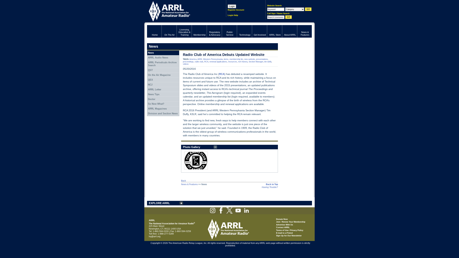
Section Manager (256, 62)
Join (278, 222)
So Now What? (156, 103)
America (193, 59)
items (226, 59)
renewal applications (218, 62)
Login (232, 6)
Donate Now (282, 219)
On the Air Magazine (159, 75)
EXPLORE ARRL (159, 203)
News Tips (153, 94)
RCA (206, 62)
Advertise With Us (284, 225)
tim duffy (267, 62)
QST (150, 70)
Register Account (236, 10)
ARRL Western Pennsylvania (210, 59)
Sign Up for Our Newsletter (289, 236)
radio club (199, 62)
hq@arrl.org (154, 236)
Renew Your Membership (293, 222)
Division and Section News (163, 113)
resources (232, 62)
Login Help (233, 15)
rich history (243, 62)
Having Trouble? (270, 187)
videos (186, 64)
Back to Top (272, 184)
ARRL (181, 10)
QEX (150, 79)
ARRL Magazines (157, 108)
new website (249, 59)
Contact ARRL (283, 227)
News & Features (189, 184)
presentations (262, 59)
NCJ (150, 84)
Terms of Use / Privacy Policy (289, 230)
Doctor (151, 99)
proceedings (188, 62)
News (151, 52)
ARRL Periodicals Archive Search (162, 64)
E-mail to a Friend (284, 233)
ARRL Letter (154, 89)
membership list (236, 59)
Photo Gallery (191, 147)
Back (183, 181)
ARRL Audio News (158, 57)
